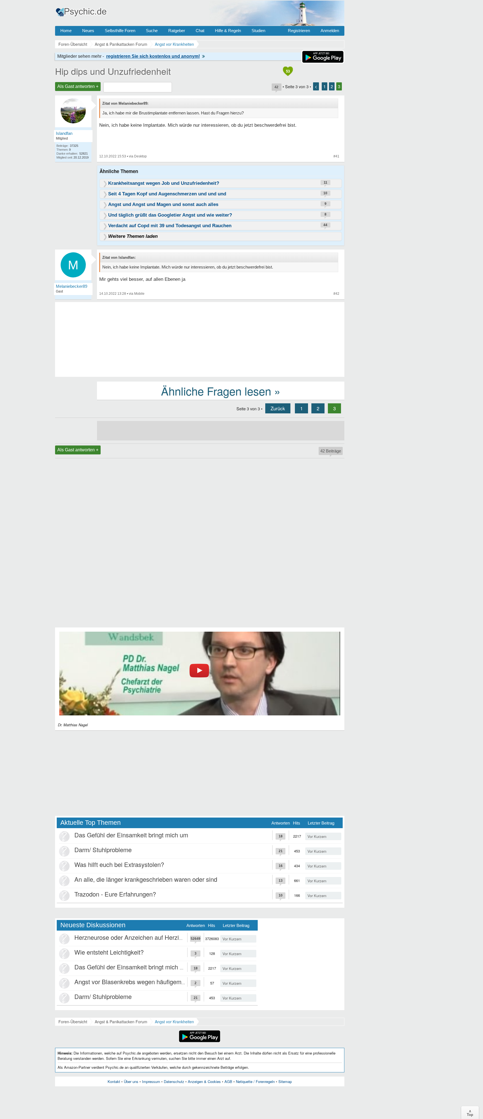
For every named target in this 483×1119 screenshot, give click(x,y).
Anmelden (330, 30)
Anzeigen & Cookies (204, 1081)
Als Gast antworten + (77, 86)
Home (66, 30)
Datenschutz (174, 1081)
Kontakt (114, 1081)
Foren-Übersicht (72, 1021)
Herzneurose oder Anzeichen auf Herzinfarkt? (135, 937)
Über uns (131, 1081)
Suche (152, 30)
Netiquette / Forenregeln (255, 1081)
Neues (88, 30)
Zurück (278, 408)
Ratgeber (176, 30)
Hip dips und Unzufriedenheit (113, 70)
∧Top (470, 1112)
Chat (200, 30)
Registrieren (299, 30)
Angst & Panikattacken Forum (121, 1021)
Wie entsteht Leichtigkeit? (109, 952)
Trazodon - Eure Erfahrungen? (115, 894)
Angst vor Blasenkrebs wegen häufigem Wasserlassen (147, 981)
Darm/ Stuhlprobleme (103, 849)
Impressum (151, 1081)
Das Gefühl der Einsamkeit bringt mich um (131, 834)
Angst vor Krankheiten (174, 1021)
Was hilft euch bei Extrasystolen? (119, 864)
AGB (228, 1081)
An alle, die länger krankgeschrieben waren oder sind (145, 879)
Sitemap (285, 1081)
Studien (258, 30)
